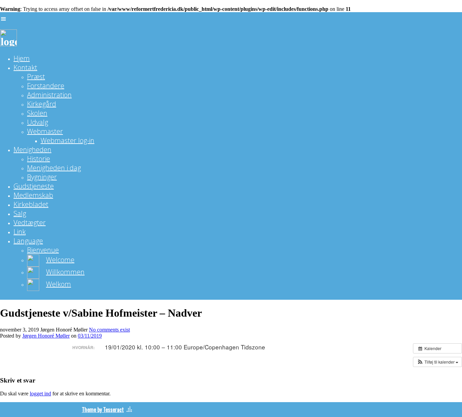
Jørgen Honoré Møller (46, 336)
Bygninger (42, 176)
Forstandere (45, 85)
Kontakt (25, 67)
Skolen (37, 113)
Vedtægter (30, 222)
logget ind (40, 393)
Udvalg (37, 122)
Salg (20, 213)
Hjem (22, 58)
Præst (36, 76)
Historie (38, 158)
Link (20, 231)
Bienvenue (43, 249)
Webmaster (45, 131)
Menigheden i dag (54, 167)
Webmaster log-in (67, 140)
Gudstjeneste (34, 186)
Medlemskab (33, 195)
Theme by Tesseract (103, 410)
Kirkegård (41, 103)
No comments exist (109, 330)
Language (28, 240)
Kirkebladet (31, 204)
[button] (437, 362)
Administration (49, 94)
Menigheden (32, 149)
